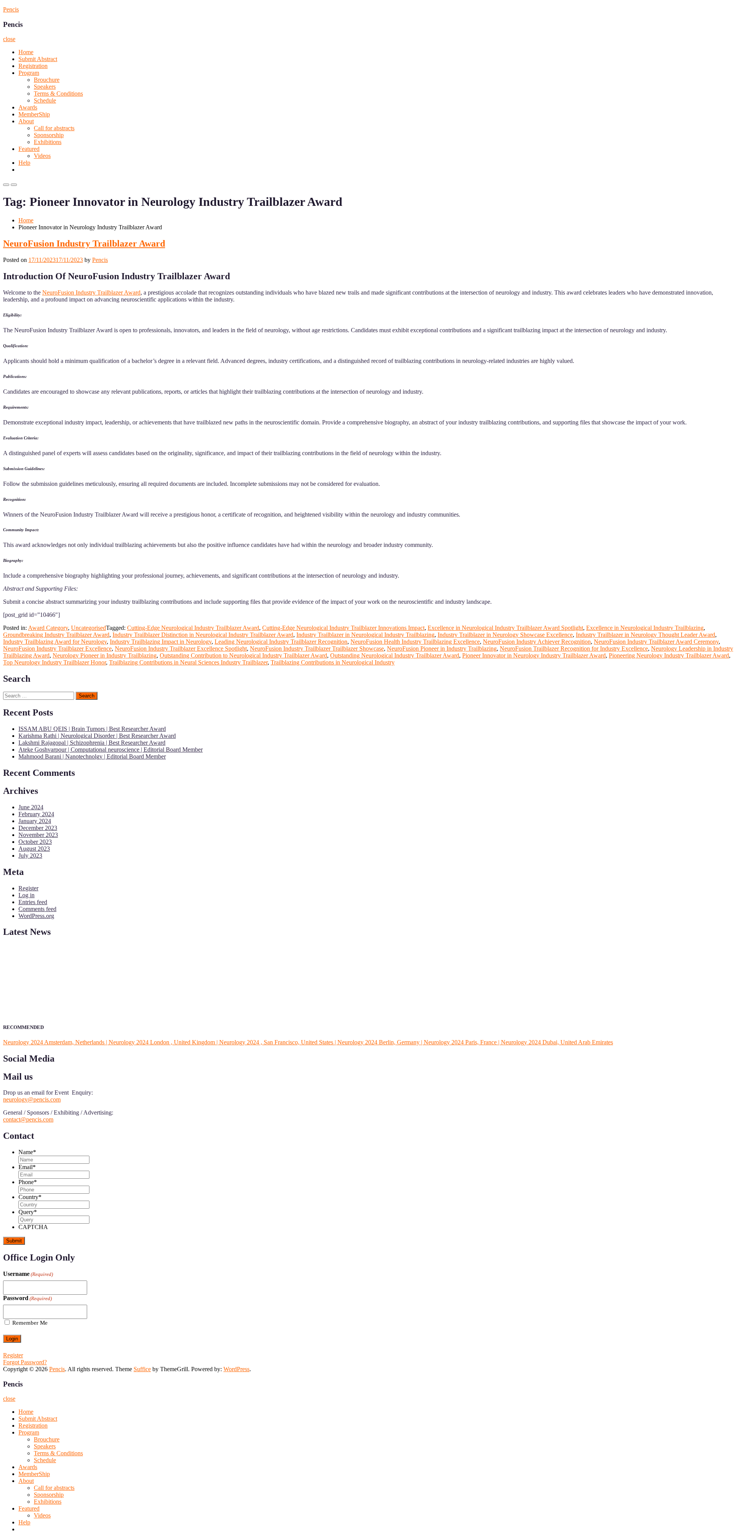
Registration (33, 66)
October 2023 (35, 841)
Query (27, 1212)
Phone (27, 1182)
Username (28, 1274)
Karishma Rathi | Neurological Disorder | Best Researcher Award (97, 735)
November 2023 (38, 835)
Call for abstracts (54, 128)
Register (28, 888)
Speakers (45, 86)
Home (25, 52)
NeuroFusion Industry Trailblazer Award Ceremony (656, 641)
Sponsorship (49, 135)
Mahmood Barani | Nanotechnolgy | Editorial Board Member (92, 756)
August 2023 (34, 848)
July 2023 (30, 855)
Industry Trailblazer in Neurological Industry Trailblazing (365, 634)
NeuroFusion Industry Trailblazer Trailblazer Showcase (317, 648)
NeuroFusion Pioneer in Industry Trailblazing (442, 648)
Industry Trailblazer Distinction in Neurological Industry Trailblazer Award (202, 634)
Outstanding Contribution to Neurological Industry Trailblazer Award (243, 655)
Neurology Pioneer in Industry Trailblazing (105, 655)
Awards (27, 107)
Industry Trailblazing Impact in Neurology (161, 641)
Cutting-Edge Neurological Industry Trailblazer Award (193, 628)
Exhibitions (47, 142)
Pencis (11, 9)
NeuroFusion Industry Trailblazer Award (84, 243)
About (26, 121)
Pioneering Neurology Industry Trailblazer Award (669, 655)
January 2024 (34, 821)
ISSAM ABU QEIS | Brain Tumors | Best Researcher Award (92, 729)
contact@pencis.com (28, 1119)
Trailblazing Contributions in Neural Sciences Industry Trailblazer (188, 662)
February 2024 (36, 814)
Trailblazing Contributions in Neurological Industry (333, 662)
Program (28, 73)
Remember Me (30, 1323)
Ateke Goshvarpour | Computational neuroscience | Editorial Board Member (110, 749)
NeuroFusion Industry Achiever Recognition (537, 641)
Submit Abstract (37, 59)
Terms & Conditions (58, 93)
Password (27, 1298)
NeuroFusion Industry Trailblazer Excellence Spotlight (181, 648)
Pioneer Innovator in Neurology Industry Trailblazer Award (534, 655)
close (9, 39)
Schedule (45, 100)
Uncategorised (88, 628)
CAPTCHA (33, 1227)
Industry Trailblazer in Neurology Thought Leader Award (645, 634)
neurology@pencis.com (32, 1099)
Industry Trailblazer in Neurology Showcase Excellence (505, 634)
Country (29, 1197)
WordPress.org (36, 916)
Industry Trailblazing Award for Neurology (55, 641)
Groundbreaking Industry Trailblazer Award (56, 634)
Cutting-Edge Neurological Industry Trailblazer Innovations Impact (343, 628)
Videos (42, 155)
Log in (26, 895)
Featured (29, 149)
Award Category (48, 628)
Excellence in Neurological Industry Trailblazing (645, 628)
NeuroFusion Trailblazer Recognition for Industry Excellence (574, 648)
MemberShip (34, 114)
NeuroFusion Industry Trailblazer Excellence (57, 648)
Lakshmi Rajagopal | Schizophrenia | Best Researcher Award (91, 742)
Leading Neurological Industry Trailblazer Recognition (281, 641)
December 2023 (37, 828)
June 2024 (30, 807)
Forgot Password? (25, 1362)
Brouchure (46, 79)
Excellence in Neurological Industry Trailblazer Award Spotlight (505, 628)
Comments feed (37, 909)
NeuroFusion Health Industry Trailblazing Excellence (415, 641)
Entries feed (32, 902)
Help (24, 162)
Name (27, 1152)
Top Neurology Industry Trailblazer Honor (54, 662)
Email (27, 1167)
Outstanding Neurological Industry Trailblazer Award (394, 655)
